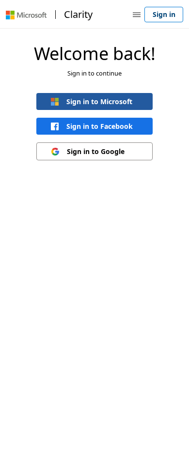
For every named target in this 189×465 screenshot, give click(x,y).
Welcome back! (95, 53)
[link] (94, 101)
